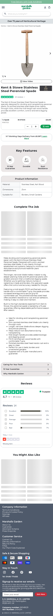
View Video (28, 81)
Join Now (41, 594)
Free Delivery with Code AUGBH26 (26, 2)
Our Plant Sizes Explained (13, 548)
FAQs (4, 546)
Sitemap (6, 514)
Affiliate (5, 516)
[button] (3, 8)
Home (3, 26)
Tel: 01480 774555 (10, 577)
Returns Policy (8, 544)
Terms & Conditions (10, 510)
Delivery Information (11, 542)
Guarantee (6, 527)
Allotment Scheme (10, 529)
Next (50, 53)
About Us (6, 525)
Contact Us (7, 539)
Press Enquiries (9, 531)
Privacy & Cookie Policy (12, 512)
